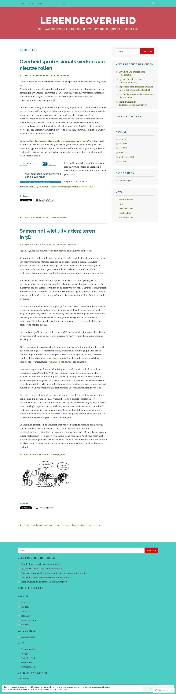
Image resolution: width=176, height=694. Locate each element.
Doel (51, 3)
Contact (62, 3)
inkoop (62, 525)
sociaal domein (94, 525)
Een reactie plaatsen (61, 75)
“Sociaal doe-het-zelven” (60, 361)
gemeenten (40, 217)
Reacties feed (125, 213)
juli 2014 (123, 161)
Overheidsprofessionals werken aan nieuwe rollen (61, 140)
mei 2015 (123, 148)
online (51, 413)
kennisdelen (62, 217)
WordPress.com (126, 217)
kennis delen (51, 217)
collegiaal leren (28, 217)
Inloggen (123, 204)
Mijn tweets (23, 678)
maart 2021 (124, 139)
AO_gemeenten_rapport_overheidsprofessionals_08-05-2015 (63, 186)
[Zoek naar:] (128, 51)
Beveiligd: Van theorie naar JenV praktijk (40, 564)
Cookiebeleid (62, 689)
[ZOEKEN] (153, 3)
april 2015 (123, 152)
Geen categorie (126, 180)
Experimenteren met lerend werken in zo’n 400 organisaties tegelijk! (54, 573)
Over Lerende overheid (32, 3)
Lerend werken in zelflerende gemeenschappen (44, 581)
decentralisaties (42, 525)
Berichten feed (126, 208)
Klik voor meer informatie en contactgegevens (43, 454)
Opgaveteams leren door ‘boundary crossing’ (42, 568)
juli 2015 (123, 143)
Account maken (126, 199)
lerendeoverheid (88, 20)
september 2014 (126, 157)
